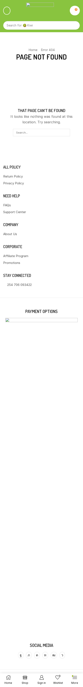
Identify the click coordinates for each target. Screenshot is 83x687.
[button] (6, 11)
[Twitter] (29, 655)
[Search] (74, 25)
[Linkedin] (45, 655)
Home (33, 50)
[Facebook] (20, 655)
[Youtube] (54, 655)
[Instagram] (37, 655)
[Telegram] (62, 655)
